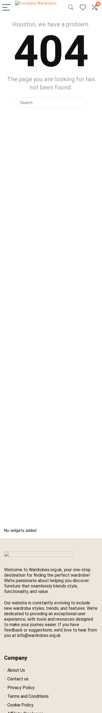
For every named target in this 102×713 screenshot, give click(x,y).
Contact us (18, 678)
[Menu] (6, 8)
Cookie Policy (20, 705)
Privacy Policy (21, 687)
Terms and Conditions (28, 696)
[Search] (70, 8)
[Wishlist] (83, 7)
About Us (16, 670)
